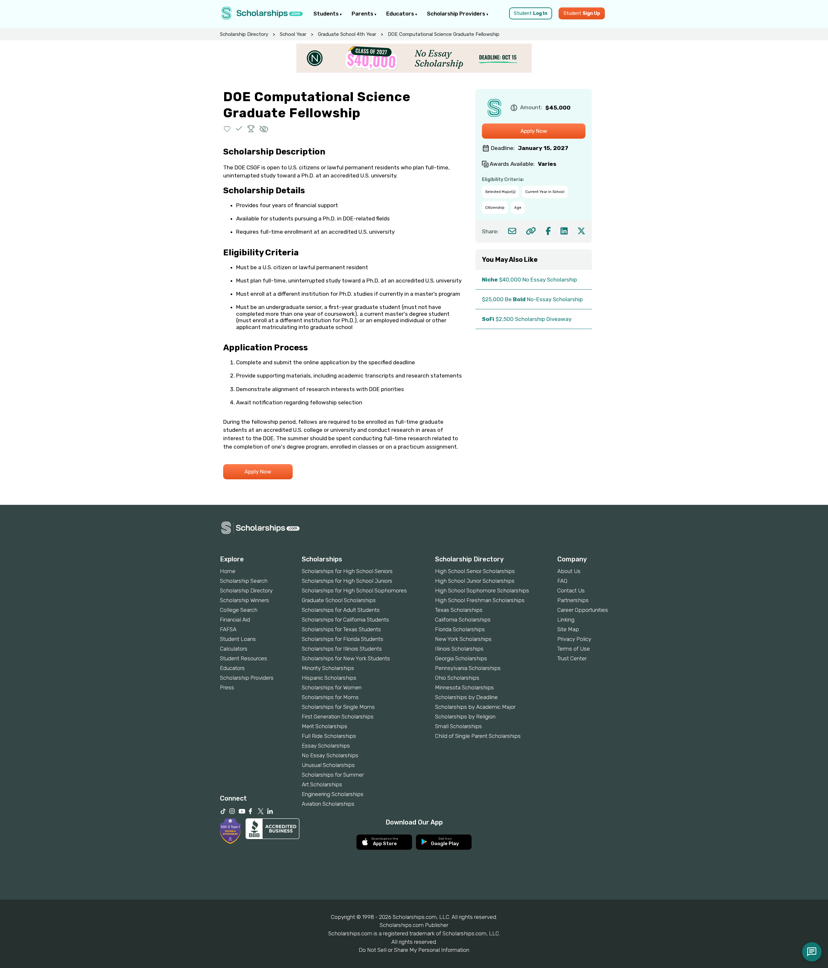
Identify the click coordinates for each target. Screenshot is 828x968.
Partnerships (573, 600)
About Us (569, 571)
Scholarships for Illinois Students (342, 648)
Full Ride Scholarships (329, 736)
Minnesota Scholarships (464, 687)
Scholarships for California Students (345, 619)
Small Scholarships (458, 726)
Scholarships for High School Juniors (347, 581)
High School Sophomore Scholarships (482, 590)
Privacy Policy (574, 639)
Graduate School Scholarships (339, 600)
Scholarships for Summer (333, 774)
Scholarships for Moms (330, 697)
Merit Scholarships (324, 726)
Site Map (568, 629)
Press (227, 687)
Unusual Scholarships (328, 765)
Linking (565, 619)
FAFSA (228, 629)
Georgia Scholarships (461, 658)
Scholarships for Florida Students (342, 639)
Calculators (233, 648)
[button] (227, 128)
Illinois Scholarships (459, 648)
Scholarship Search (243, 581)
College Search (238, 610)
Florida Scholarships (460, 629)
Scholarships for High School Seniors (347, 571)
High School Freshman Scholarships (480, 600)
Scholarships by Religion (465, 716)
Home (227, 571)
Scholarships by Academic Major (475, 707)
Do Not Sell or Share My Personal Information (414, 950)
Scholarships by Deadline (466, 697)
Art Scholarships (322, 784)
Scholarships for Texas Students (341, 629)
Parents (363, 13)
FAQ (562, 581)
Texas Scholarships (459, 610)
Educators (400, 13)
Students (326, 13)
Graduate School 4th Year (347, 34)
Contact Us (571, 590)
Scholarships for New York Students (346, 658)
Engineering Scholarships (333, 794)
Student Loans (238, 639)
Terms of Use (573, 648)
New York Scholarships (463, 639)
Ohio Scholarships (457, 678)
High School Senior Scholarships (475, 571)
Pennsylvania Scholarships (468, 668)
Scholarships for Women (332, 687)
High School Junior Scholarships (475, 581)
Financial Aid (235, 619)
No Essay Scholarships (330, 755)
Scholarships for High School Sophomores (354, 590)
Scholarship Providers (456, 13)
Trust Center (572, 658)
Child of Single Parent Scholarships (478, 736)
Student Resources (243, 658)
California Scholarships (463, 619)
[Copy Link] (531, 231)
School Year (293, 34)
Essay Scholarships (326, 745)
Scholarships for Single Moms (338, 707)
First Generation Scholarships (338, 716)
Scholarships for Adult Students (341, 610)
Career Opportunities (582, 610)
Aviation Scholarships (328, 804)
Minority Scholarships (328, 668)
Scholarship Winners (244, 600)
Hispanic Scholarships (329, 678)
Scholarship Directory (244, 34)
